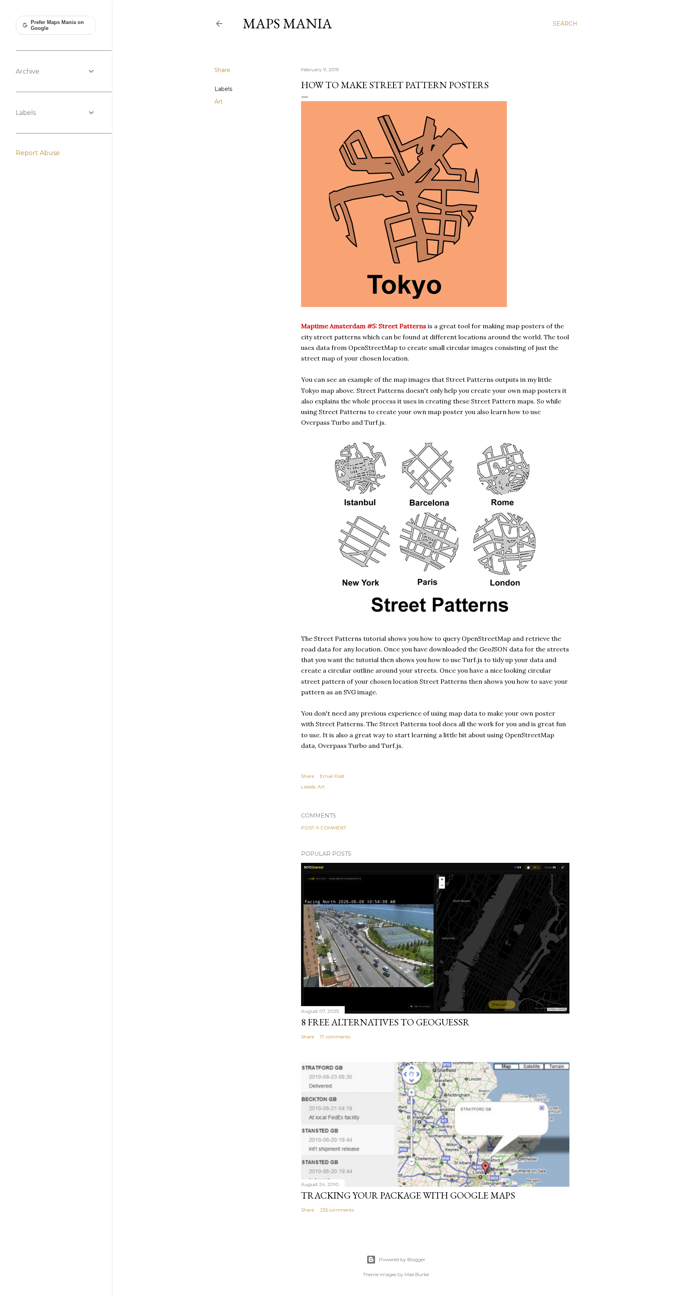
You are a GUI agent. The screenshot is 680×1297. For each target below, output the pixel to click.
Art (218, 101)
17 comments (335, 1037)
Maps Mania (287, 23)
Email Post (332, 776)
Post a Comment (323, 828)
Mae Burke (417, 1274)
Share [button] (222, 70)
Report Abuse (38, 153)
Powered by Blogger (402, 1259)
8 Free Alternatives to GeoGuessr (385, 1022)
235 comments (337, 1210)
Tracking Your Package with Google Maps (408, 1195)
